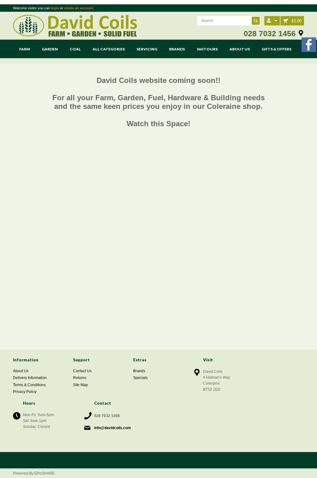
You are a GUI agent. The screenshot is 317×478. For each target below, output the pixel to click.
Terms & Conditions (29, 385)
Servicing (147, 49)
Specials (140, 378)
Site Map (80, 385)
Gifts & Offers (276, 49)
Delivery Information (30, 378)
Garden (50, 49)
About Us (239, 49)
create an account (78, 8)
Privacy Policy (25, 392)
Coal (75, 49)
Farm (24, 49)
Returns (79, 378)
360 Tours (207, 49)
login (55, 8)
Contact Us (82, 371)
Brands (177, 49)
